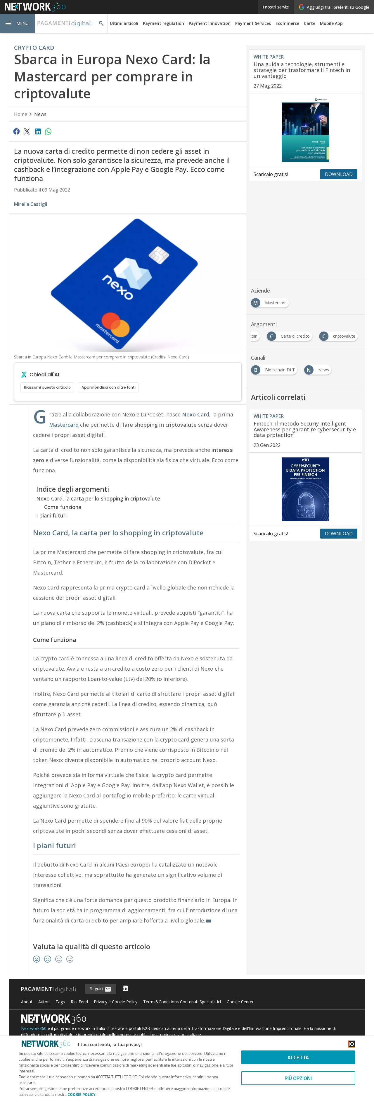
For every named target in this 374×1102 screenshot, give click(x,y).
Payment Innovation (210, 23)
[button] (17, 23)
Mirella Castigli (30, 204)
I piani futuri (51, 515)
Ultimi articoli (124, 23)
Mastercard (64, 424)
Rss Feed (79, 1001)
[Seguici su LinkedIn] (125, 988)
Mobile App (331, 23)
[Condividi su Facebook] (16, 131)
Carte (309, 23)
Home (20, 114)
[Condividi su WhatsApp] (48, 131)
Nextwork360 (33, 1028)
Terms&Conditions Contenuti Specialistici (182, 1001)
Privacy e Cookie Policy (115, 1001)
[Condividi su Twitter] (27, 131)
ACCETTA (298, 1057)
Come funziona (62, 506)
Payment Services (253, 23)
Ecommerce (287, 23)
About (26, 1001)
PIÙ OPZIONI (298, 1078)
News (40, 114)
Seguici (97, 988)
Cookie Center (240, 1001)
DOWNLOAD (339, 174)
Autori (44, 1001)
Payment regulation (163, 23)
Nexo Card (195, 414)
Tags (60, 1001)
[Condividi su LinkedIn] (37, 131)
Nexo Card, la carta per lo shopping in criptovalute (98, 498)
